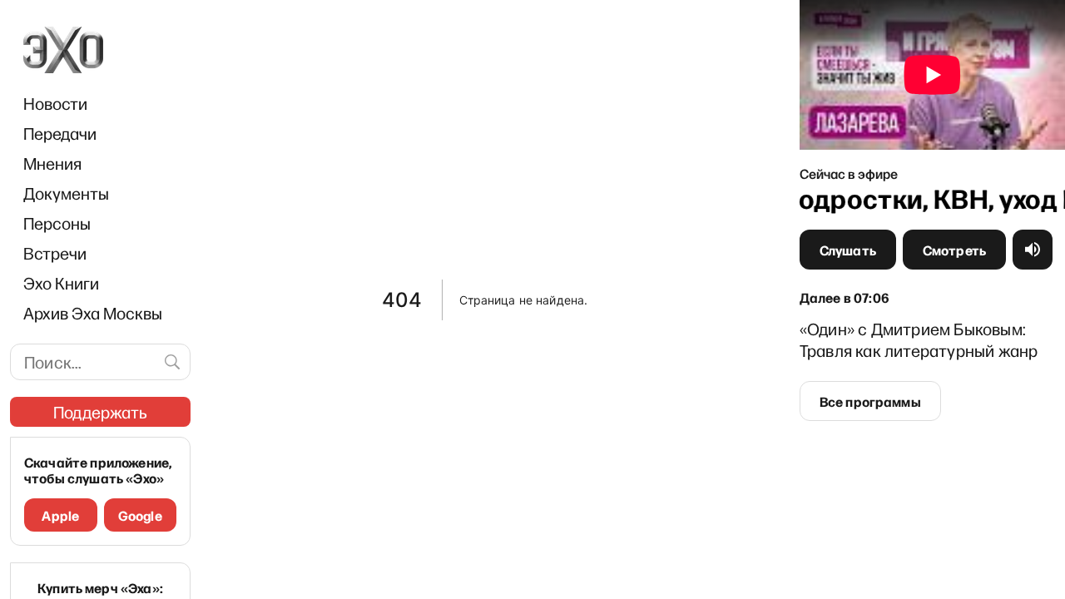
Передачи (60, 133)
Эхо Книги (61, 283)
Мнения (52, 163)
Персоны (57, 223)
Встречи (55, 253)
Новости (55, 103)
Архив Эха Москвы (92, 313)
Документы (66, 193)
